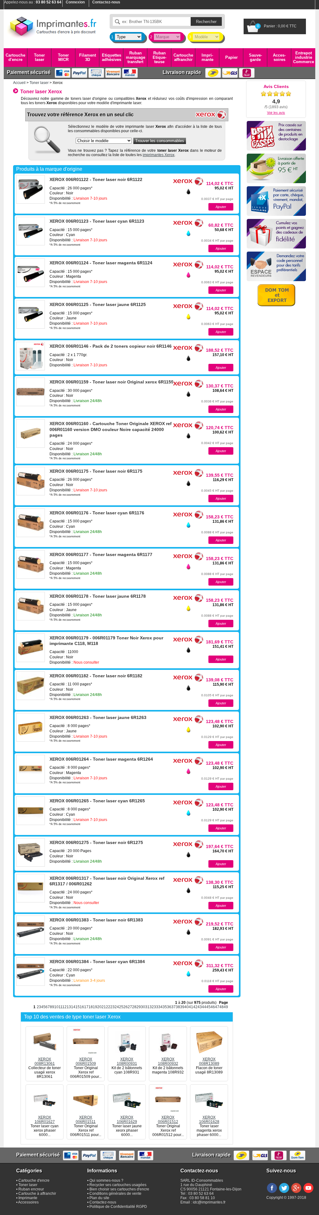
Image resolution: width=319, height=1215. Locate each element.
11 (60, 1007)
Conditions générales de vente (115, 1193)
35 (165, 1007)
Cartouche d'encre (15, 57)
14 (73, 1007)
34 (160, 1007)
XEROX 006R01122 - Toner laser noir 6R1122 (96, 179)
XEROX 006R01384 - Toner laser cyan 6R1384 (97, 961)
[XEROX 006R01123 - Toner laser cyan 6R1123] (30, 231)
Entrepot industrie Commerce (303, 57)
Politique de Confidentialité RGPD (118, 1206)
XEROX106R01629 (127, 1119)
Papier (231, 57)
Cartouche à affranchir (37, 1193)
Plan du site (99, 1198)
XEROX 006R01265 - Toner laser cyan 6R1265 (97, 800)
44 (204, 1007)
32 (152, 1007)
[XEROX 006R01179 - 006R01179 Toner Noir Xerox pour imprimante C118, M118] (30, 647)
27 (130, 1007)
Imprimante (207, 57)
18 (90, 1007)
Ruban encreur (31, 1189)
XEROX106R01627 (45, 1119)
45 (208, 1007)
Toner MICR (63, 57)
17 (86, 1007)
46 (213, 1007)
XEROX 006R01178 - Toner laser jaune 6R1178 (98, 596)
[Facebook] (272, 1193)
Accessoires (279, 57)
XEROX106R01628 (209, 1119)
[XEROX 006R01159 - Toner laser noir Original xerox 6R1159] (30, 392)
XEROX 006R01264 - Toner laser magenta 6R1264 (101, 759)
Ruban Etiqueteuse (159, 57)
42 (195, 1007)
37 (173, 1007)
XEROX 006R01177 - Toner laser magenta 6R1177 (101, 554)
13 (69, 1007)
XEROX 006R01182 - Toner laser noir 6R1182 (96, 675)
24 (117, 1007)
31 (147, 1007)
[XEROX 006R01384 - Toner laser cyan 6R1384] (30, 971)
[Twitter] (284, 1193)
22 (108, 1007)
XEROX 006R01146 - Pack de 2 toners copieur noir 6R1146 (111, 346)
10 (56, 1007)
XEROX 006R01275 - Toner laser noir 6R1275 (96, 842)
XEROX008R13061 (45, 1061)
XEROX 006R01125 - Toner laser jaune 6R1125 (98, 304)
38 (178, 1007)
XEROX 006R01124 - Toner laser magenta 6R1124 (101, 262)
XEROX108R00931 (127, 1061)
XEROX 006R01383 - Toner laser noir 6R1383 (96, 919)
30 (143, 1007)
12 (64, 1007)
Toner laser (39, 57)
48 (221, 1007)
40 (186, 1007)
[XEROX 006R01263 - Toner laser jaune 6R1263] (30, 727)
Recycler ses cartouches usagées (117, 1185)
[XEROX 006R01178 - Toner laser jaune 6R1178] (30, 606)
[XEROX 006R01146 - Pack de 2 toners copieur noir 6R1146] (30, 356)
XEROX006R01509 (86, 1061)
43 (200, 1007)
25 (121, 1007)
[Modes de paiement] (276, 201)
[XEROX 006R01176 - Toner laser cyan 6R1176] (30, 522)
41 (191, 1007)
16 (82, 1007)
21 (104, 1007)
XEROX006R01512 (168, 1119)
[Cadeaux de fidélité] (276, 233)
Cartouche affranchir (183, 57)
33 (156, 1007)
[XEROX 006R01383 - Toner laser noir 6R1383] (30, 930)
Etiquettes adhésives (111, 57)
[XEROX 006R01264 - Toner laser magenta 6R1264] (30, 769)
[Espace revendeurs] (276, 266)
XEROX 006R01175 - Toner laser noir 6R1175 (96, 471)
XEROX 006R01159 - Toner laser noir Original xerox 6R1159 (112, 381)
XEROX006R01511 (86, 1119)
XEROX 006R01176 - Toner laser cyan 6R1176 (97, 512)
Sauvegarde (255, 57)
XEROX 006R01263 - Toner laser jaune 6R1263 (98, 717)
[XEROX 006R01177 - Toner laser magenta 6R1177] (30, 564)
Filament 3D (87, 57)
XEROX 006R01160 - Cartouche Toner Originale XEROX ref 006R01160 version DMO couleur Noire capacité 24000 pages (111, 429)
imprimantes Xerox (158, 155)
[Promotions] (276, 136)
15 (77, 1007)
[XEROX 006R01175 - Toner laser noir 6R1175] (30, 481)
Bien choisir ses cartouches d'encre (119, 1189)
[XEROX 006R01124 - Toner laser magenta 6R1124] (30, 272)
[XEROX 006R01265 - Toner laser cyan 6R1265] (30, 810)
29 (138, 1007)
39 (182, 1007)
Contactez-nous (102, 1202)
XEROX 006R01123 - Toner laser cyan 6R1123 (97, 221)
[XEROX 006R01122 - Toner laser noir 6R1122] (30, 189)
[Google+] (296, 1193)
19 (95, 1007)
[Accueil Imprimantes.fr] (52, 26)
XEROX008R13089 (209, 1061)
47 (217, 1007)
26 (125, 1007)
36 (169, 1007)
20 (99, 1007)
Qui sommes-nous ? (106, 1180)
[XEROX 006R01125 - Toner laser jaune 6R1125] (30, 314)
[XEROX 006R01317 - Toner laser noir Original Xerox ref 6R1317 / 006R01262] (30, 888)
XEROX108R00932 (168, 1061)
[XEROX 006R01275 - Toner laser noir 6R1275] (30, 852)
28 (134, 1007)
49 (226, 1007)
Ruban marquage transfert (135, 57)
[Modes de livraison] (276, 168)
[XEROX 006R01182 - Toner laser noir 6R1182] (30, 685)
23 (112, 1007)
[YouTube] (308, 1193)
